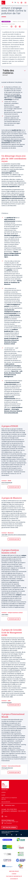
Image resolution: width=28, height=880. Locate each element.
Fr (12, 2)
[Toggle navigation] (25, 2)
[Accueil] (3, 2)
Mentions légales (14, 871)
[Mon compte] (21, 2)
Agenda (3, 792)
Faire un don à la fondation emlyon (9, 798)
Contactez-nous (9, 805)
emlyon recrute (5, 802)
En (15, 2)
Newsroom (4, 789)
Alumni (3, 795)
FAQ (6, 816)
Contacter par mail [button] (14, 487)
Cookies (14, 873)
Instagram (12, 26)
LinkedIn (20, 26)
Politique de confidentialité (14, 876)
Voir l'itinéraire (8, 823)
